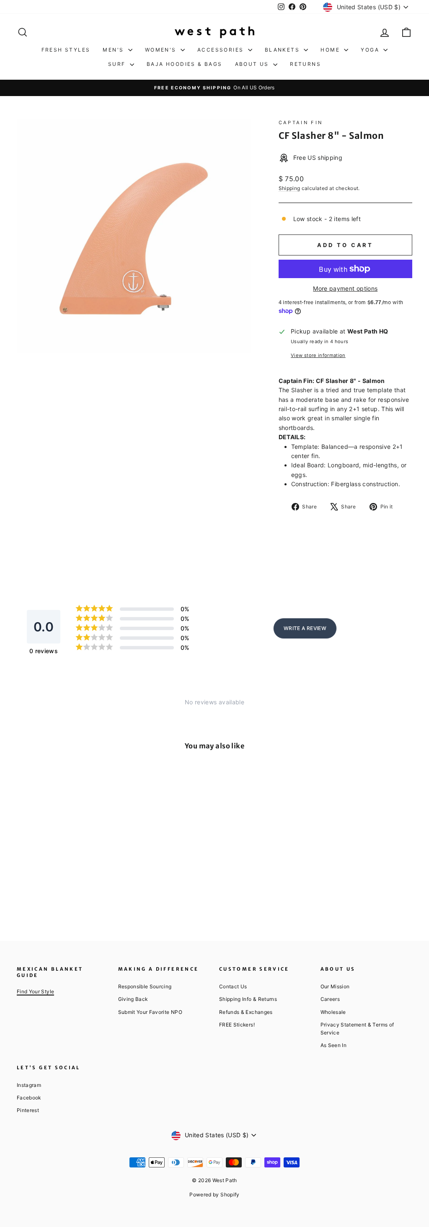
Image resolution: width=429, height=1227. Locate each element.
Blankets (283, 50)
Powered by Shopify (214, 1194)
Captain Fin (301, 122)
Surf (118, 64)
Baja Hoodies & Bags (184, 64)
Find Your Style (35, 991)
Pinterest (28, 1110)
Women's (161, 50)
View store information (318, 355)
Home (331, 50)
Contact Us (233, 986)
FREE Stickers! (237, 1024)
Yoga (371, 50)
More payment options (345, 288)
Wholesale (333, 1012)
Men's (114, 50)
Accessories (221, 50)
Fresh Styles (65, 50)
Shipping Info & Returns (248, 999)
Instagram (29, 1085)
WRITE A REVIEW (305, 628)
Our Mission (335, 986)
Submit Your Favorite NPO (150, 1012)
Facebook (29, 1097)
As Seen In (333, 1045)
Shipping (289, 188)
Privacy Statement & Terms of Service (357, 1028)
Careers (330, 999)
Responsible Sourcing (145, 986)
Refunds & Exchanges (246, 1012)
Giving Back (133, 999)
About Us (253, 64)
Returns (305, 64)
